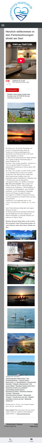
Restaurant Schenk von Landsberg (16, 387)
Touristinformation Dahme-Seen (15, 378)
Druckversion (11, 424)
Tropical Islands (24, 380)
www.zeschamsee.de (23, 414)
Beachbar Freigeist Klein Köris (25, 386)
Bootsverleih (9, 382)
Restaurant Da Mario (12, 391)
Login (36, 424)
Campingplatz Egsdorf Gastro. (15, 389)
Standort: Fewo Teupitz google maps (18, 94)
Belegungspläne (12, 90)
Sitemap (19, 424)
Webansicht (34, 426)
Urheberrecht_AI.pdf (18, 80)
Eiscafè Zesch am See (20, 397)
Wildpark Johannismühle (20, 384)
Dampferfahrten (21, 382)
